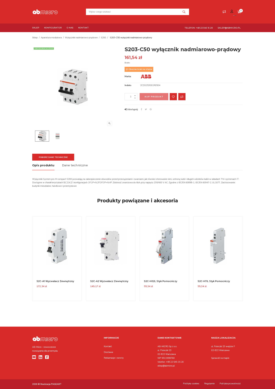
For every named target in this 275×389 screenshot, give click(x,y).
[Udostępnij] (141, 109)
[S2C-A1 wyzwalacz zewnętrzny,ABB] (57, 245)
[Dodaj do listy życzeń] (173, 96)
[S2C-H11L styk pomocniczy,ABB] (218, 245)
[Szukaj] (184, 12)
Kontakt (108, 346)
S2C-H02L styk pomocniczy (160, 281)
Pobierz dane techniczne (53, 157)
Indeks (128, 85)
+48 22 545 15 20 (175, 361)
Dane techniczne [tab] (75, 165)
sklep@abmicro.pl (229, 28)
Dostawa (108, 352)
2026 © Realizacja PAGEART (46, 384)
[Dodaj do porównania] (181, 96)
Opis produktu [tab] (43, 165)
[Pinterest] (151, 109)
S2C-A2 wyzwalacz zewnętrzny (109, 281)
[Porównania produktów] (224, 12)
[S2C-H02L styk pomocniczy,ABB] (164, 245)
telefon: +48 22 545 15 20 (198, 28)
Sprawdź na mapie (220, 358)
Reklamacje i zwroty (114, 357)
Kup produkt (154, 96)
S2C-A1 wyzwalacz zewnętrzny (55, 281)
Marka (128, 76)
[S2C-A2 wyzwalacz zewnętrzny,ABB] (110, 245)
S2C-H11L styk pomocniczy (214, 281)
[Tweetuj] (146, 109)
